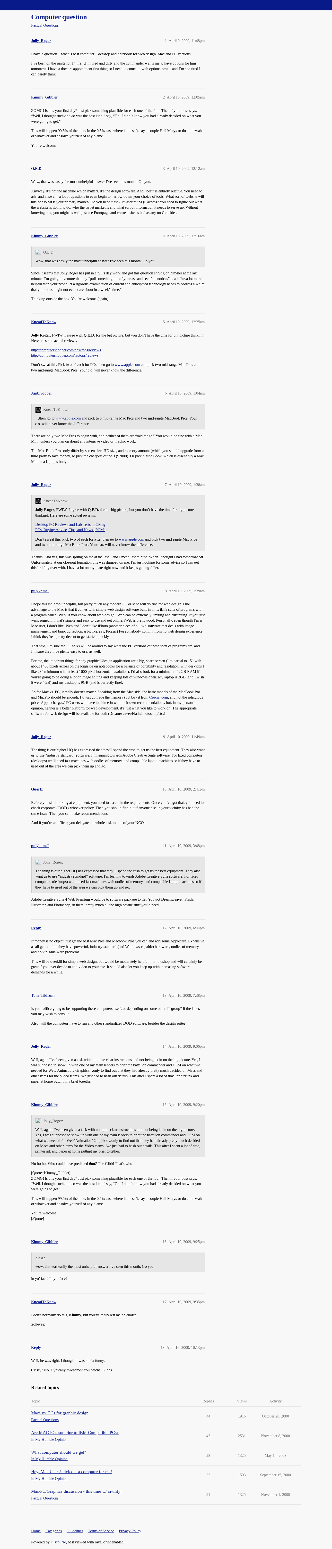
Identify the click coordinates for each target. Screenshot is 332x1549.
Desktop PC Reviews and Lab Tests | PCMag (70, 524)
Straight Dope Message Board (25, 5)
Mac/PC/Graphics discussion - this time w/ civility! (76, 1491)
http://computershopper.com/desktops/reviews (66, 350)
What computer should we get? (58, 1452)
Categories (53, 1531)
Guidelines (75, 1531)
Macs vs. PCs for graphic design (59, 1412)
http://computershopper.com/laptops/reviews (64, 355)
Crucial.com (158, 697)
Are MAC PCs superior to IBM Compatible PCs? (75, 1432)
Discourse (58, 1542)
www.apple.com (127, 365)
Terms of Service (101, 1531)
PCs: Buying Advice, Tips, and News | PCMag (71, 530)
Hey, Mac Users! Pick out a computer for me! (71, 1471)
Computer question (59, 17)
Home (36, 1531)
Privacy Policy (130, 1531)
